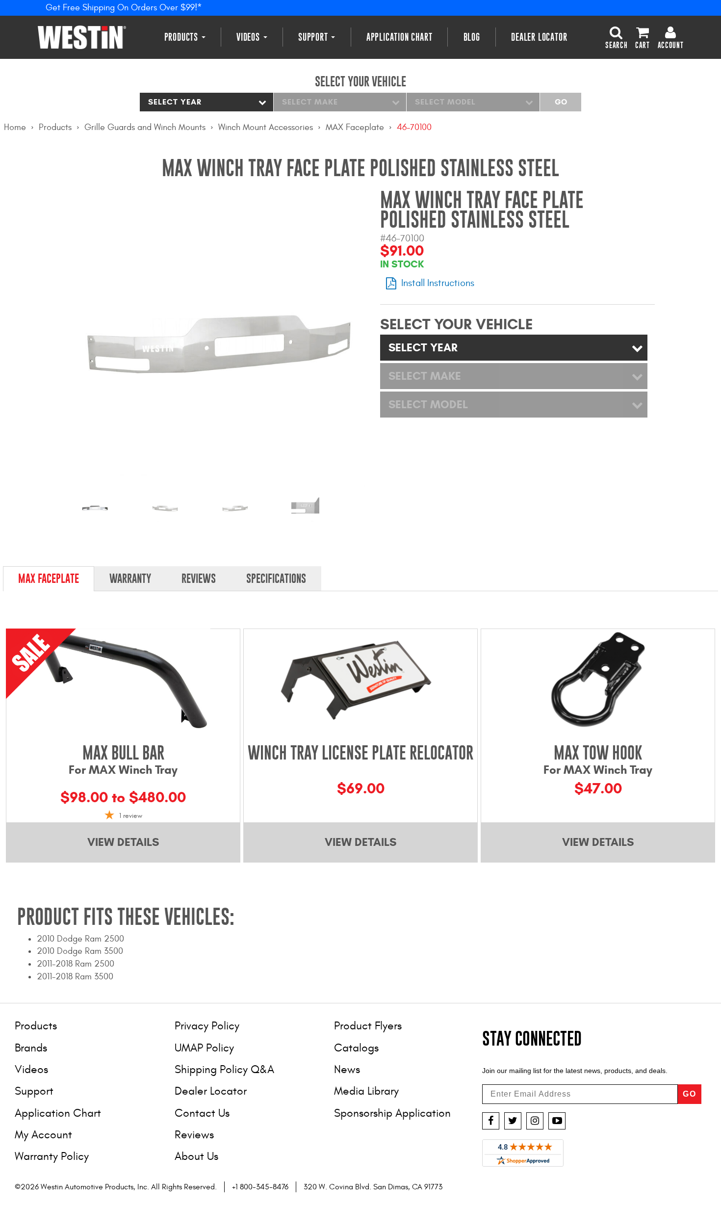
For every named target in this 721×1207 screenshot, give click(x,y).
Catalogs (356, 1047)
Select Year (175, 101)
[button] (616, 37)
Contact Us (202, 1113)
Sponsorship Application (392, 1113)
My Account (43, 1134)
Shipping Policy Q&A (224, 1069)
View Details (123, 842)
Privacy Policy (207, 1025)
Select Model (445, 101)
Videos (249, 37)
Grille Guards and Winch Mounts (145, 127)
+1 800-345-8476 (260, 1186)
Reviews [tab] (198, 578)
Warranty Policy (52, 1156)
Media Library (366, 1091)
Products (182, 37)
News (347, 1069)
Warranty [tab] (130, 578)
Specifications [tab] (276, 578)
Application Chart (399, 37)
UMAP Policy (204, 1047)
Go (561, 101)
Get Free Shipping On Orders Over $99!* (124, 7)
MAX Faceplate (355, 127)
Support (314, 37)
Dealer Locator (539, 37)
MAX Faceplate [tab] (48, 578)
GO (689, 1094)
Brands (31, 1047)
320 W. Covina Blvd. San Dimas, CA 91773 (373, 1186)
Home (15, 127)
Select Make (310, 101)
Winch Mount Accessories (265, 127)
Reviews (194, 1134)
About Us (196, 1156)
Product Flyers (368, 1025)
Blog (472, 37)
